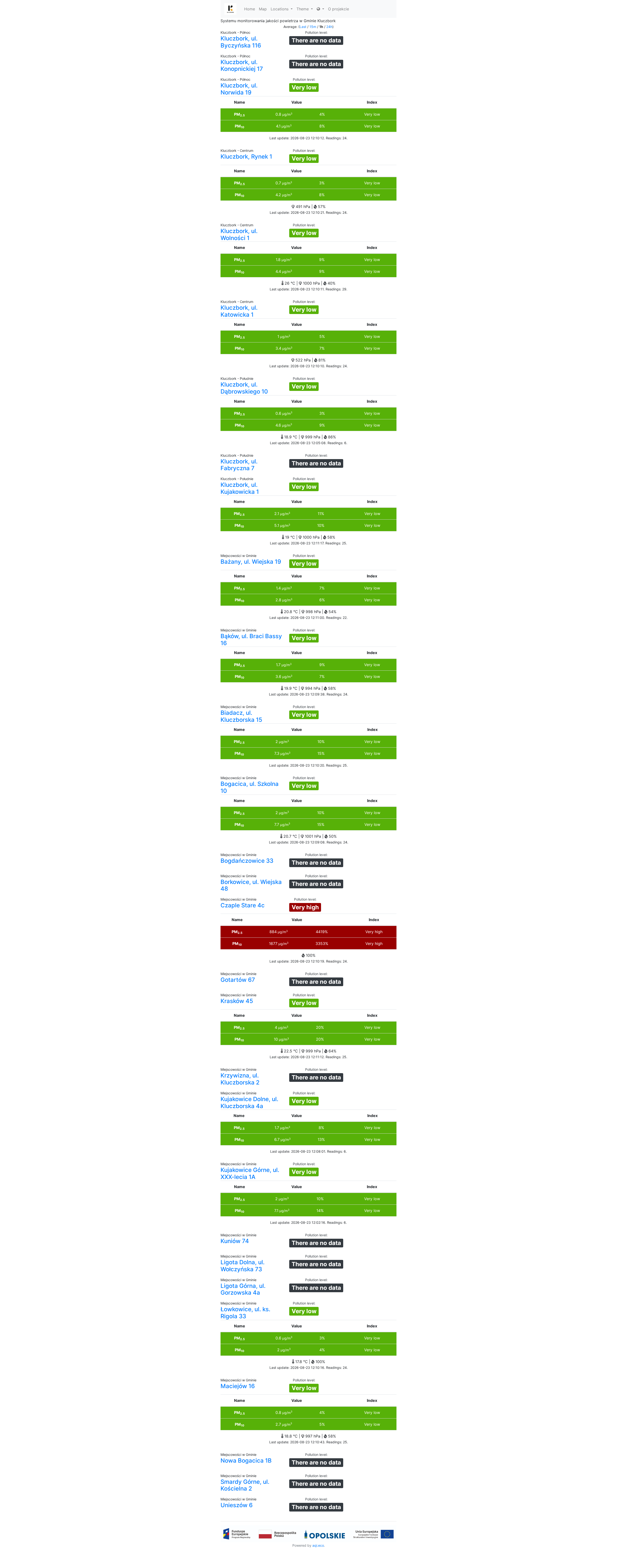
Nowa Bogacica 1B (246, 1460)
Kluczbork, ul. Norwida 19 (239, 89)
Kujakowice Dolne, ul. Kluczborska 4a (249, 1103)
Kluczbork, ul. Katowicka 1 (239, 311)
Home (249, 9)
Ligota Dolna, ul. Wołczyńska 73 (243, 1266)
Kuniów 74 (235, 1241)
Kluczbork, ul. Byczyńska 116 (241, 42)
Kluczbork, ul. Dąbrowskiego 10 (244, 388)
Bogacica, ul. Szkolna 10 (250, 787)
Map (263, 9)
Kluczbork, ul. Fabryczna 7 (239, 465)
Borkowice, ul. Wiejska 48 (251, 885)
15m (312, 27)
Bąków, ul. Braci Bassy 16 (251, 640)
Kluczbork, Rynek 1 (246, 156)
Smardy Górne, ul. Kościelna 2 (245, 1485)
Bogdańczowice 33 (247, 860)
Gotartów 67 (238, 979)
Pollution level (316, 32)
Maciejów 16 (238, 1386)
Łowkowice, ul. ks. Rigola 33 (245, 1313)
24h (329, 27)
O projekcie (338, 9)
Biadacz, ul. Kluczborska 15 (241, 716)
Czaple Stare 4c (243, 905)
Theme (303, 9)
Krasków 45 (237, 1000)
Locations (280, 9)
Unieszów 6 (237, 1505)
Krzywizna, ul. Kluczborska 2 (240, 1079)
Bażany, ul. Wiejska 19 (251, 561)
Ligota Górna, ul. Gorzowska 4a (243, 1289)
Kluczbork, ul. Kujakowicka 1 (240, 488)
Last (303, 27)
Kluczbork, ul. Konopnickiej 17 (242, 66)
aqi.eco (318, 1545)
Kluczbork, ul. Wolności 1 (239, 234)
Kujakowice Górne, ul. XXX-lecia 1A (250, 1173)
